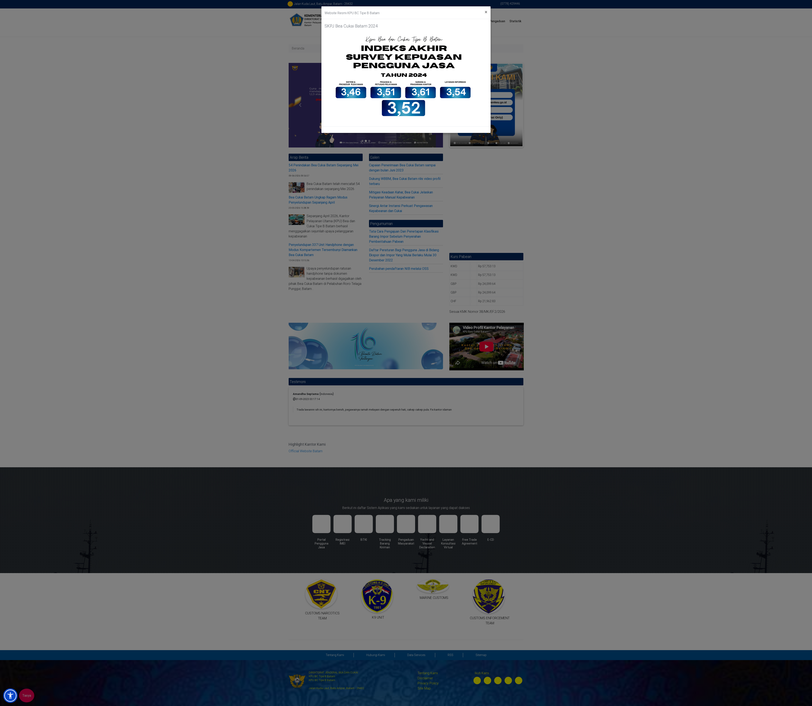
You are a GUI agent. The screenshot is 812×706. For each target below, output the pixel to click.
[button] (10, 695)
